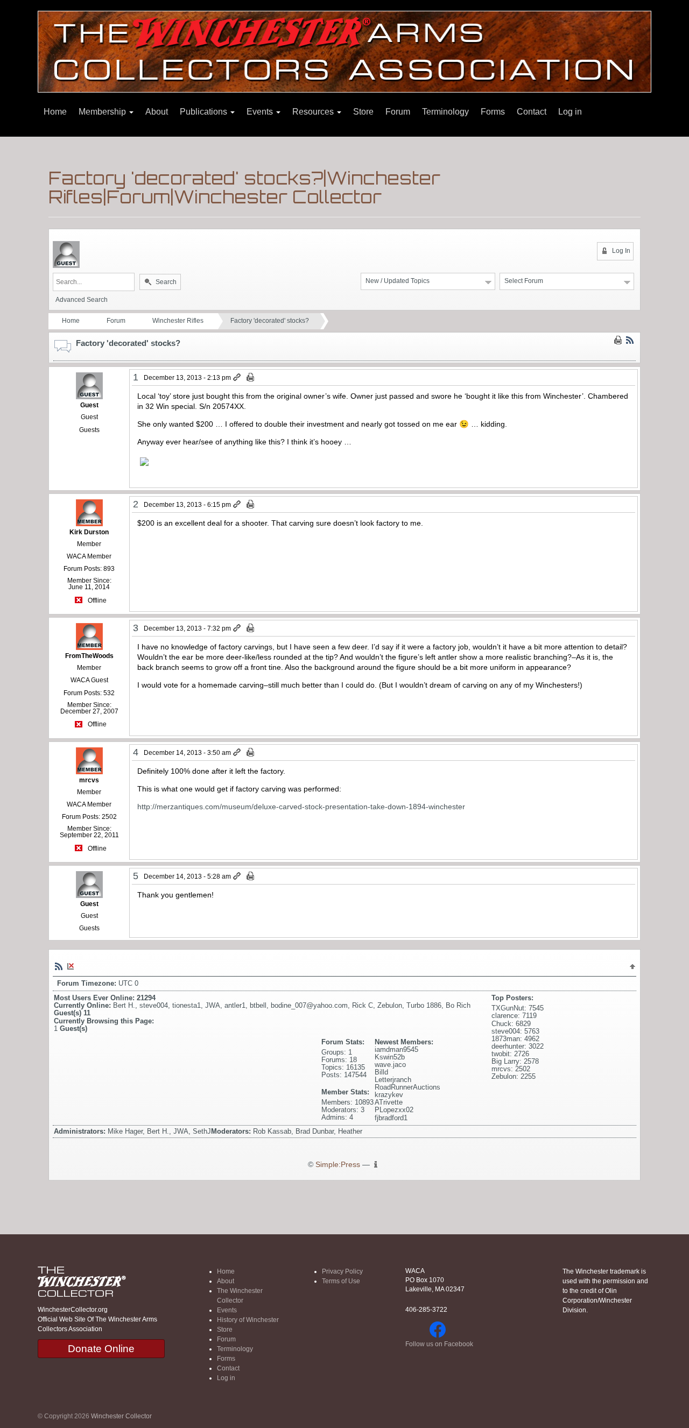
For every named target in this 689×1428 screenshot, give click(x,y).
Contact (531, 111)
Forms (493, 111)
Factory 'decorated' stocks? (269, 320)
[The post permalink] (238, 378)
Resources (314, 111)
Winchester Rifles (177, 320)
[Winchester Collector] (344, 50)
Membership (103, 111)
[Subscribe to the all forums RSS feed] (59, 966)
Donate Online (101, 1348)
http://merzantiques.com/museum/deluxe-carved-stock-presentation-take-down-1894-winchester (301, 806)
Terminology (445, 111)
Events (261, 111)
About (156, 111)
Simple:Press (337, 1165)
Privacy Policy (342, 1271)
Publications (204, 111)
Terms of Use (341, 1281)
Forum (397, 111)
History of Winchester (248, 1320)
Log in (570, 111)
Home (55, 111)
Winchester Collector (121, 1416)
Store (363, 111)
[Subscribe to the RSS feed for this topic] (630, 340)
